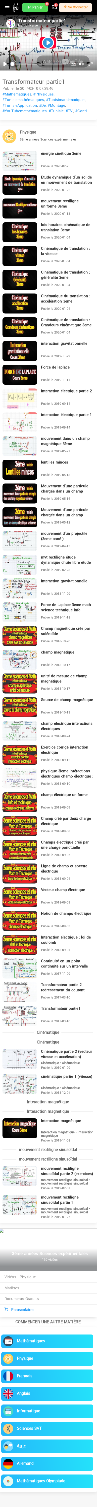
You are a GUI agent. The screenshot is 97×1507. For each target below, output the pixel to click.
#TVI (69, 111)
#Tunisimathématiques (66, 99)
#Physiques (43, 94)
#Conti (81, 111)
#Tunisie (56, 111)
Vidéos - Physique (20, 1277)
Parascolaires (22, 1309)
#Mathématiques (16, 94)
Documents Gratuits (21, 1298)
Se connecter (77, 7)
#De (42, 105)
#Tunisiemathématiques (23, 99)
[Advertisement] (48, 1471)
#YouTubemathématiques (24, 111)
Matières (11, 1288)
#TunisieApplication (19, 105)
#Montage (56, 105)
